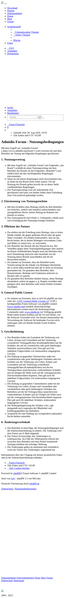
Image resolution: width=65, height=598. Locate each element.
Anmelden (12, 110)
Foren (10, 43)
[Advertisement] (32, 80)
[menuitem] (26, 32)
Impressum (19, 580)
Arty (13, 478)
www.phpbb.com (16, 306)
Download (12, 8)
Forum (10, 21)
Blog (9, 19)
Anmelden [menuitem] (12, 51)
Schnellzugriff (14, 26)
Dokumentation (14, 13)
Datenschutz (7, 580)
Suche (10, 107)
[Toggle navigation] (5, 3)
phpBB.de (34, 483)
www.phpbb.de (32, 312)
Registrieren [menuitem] (13, 53)
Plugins (10, 10)
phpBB (16, 473)
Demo (10, 16)
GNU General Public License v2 (33, 301)
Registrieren (13, 113)
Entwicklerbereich (25, 578)
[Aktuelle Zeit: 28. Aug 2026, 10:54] (8, 130)
